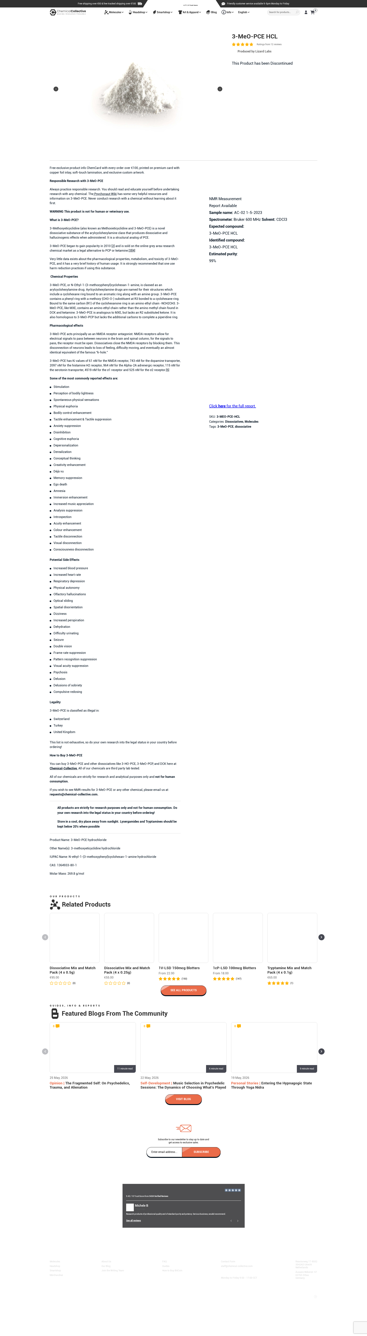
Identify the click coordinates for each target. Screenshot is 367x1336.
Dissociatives (234, 421)
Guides (165, 1266)
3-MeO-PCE (225, 426)
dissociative (243, 426)
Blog (214, 12)
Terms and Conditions (63, 1292)
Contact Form (228, 1261)
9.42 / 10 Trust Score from (147, 1196)
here (138, 1239)
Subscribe (201, 1151)
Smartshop (163, 12)
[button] (220, 89)
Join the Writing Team (112, 1270)
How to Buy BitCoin (172, 1270)
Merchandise (56, 1275)
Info (229, 12)
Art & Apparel (191, 12)
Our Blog (105, 1266)
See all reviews (133, 1220)
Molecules (115, 12)
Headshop (139, 12)
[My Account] (306, 12)
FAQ (164, 1261)
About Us (106, 1261)
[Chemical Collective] (68, 12)
